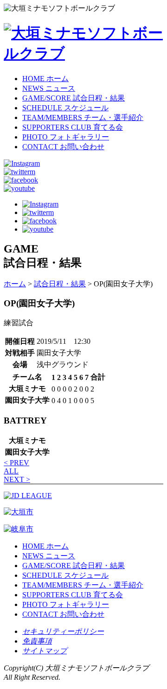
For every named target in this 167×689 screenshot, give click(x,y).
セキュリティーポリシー (63, 631)
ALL (11, 471)
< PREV (16, 463)
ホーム (15, 284)
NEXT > (17, 479)
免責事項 (37, 641)
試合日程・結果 (60, 284)
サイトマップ (44, 651)
